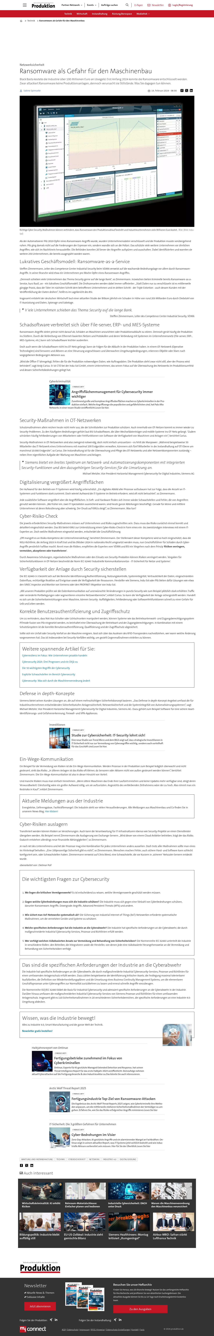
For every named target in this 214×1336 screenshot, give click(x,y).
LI (57, 1319)
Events (90, 5)
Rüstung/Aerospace (122, 13)
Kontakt (134, 1329)
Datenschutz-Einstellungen (118, 1329)
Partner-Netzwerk (71, 5)
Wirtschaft (82, 13)
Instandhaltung (99, 13)
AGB (64, 1329)
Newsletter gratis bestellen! (37, 1031)
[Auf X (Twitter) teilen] (187, 91)
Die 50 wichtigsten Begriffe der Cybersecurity (46, 668)
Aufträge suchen (109, 5)
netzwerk (94, 1159)
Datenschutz (72, 1329)
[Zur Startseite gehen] (43, 5)
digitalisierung (128, 1159)
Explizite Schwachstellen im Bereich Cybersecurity (48, 674)
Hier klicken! (51, 811)
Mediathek (142, 13)
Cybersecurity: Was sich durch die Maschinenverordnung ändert (56, 680)
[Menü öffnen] (25, 5)
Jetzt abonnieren (40, 1306)
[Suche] (127, 5)
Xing (52, 1319)
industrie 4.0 (109, 1159)
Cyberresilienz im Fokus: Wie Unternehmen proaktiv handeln (54, 655)
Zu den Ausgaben (140, 1309)
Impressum (85, 1329)
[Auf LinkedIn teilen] (192, 91)
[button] (25, 1228)
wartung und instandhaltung (37, 1159)
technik (60, 1159)
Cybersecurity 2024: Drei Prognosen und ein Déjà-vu (50, 661)
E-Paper (139, 5)
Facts (142, 1329)
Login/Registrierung (183, 5)
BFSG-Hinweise (98, 1329)
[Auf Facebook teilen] (182, 91)
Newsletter (158, 5)
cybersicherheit (77, 1159)
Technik (68, 13)
